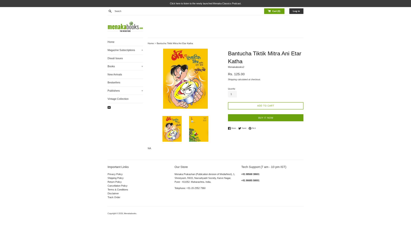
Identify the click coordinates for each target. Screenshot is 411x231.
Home (111, 42)
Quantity (231, 89)
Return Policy (115, 181)
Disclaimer (113, 193)
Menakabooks (130, 213)
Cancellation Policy (117, 185)
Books (125, 66)
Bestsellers (114, 82)
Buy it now (265, 117)
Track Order (114, 197)
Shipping (232, 79)
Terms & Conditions (118, 189)
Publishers (125, 90)
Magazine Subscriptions (125, 50)
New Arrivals (115, 74)
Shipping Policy (116, 178)
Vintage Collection (118, 99)
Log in (296, 11)
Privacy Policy (115, 174)
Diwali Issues (115, 58)
